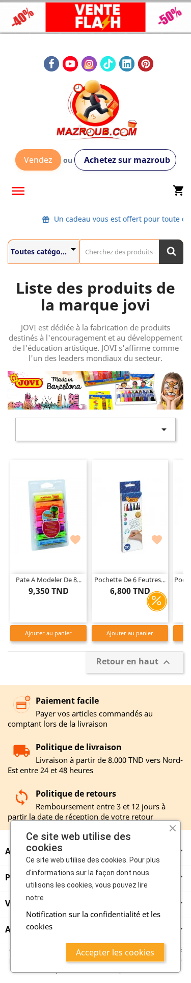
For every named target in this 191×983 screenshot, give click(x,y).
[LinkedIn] (126, 63)
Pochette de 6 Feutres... (130, 579)
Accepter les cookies (115, 952)
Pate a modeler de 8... (48, 579)
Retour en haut (134, 662)
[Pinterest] (145, 63)
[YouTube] (70, 63)
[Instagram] (89, 63)
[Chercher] (171, 251)
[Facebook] (51, 63)
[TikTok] (108, 63)
